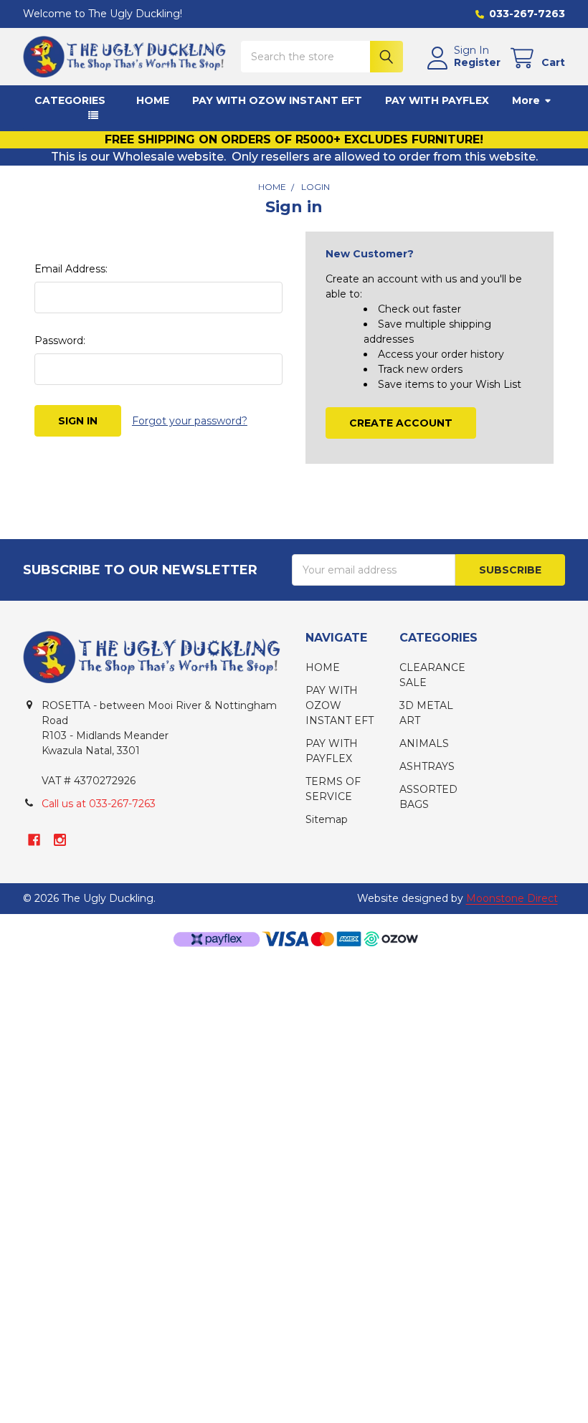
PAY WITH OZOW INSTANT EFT (277, 100)
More (526, 100)
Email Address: (71, 268)
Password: (59, 340)
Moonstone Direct (512, 898)
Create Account (400, 423)
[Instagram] (60, 840)
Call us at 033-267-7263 (99, 803)
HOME (152, 100)
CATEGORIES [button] (69, 100)
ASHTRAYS (427, 766)
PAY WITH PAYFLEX (437, 100)
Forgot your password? (189, 420)
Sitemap (326, 819)
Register (477, 63)
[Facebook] (34, 840)
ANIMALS (424, 743)
